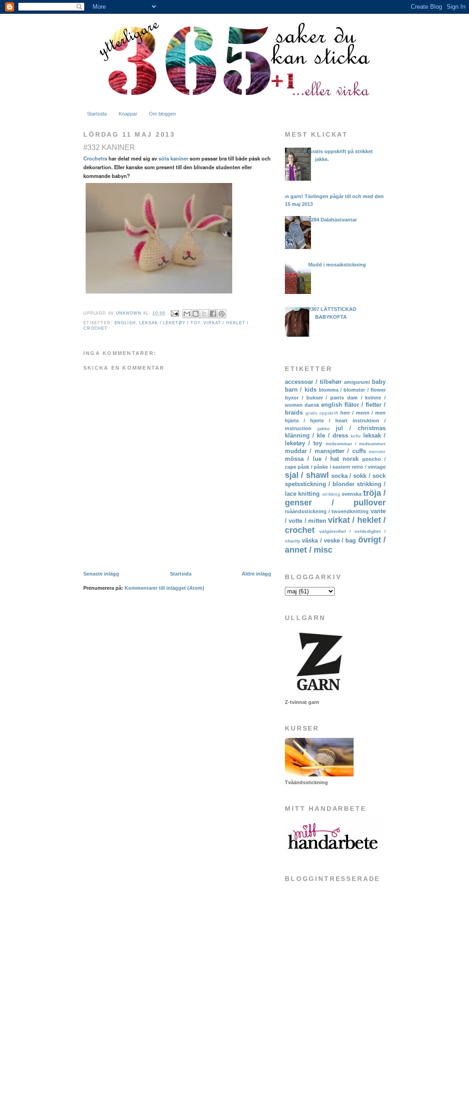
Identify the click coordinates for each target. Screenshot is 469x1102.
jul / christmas (361, 428)
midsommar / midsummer (356, 443)
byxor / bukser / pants (314, 397)
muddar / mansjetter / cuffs (325, 451)
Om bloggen (162, 113)
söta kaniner (173, 158)
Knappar (128, 113)
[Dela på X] (204, 313)
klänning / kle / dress (316, 435)
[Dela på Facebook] (213, 313)
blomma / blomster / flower (352, 390)
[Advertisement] (330, 1021)
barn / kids (300, 389)
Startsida (97, 113)
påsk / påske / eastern (324, 467)
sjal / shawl (307, 475)
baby (379, 381)
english (125, 323)
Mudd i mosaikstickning (337, 264)
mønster (377, 451)
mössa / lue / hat (312, 458)
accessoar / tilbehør (313, 381)
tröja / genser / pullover (335, 497)
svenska (351, 494)
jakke (323, 428)
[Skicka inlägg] (174, 313)
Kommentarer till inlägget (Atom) (164, 588)
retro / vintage (369, 467)
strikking (331, 494)
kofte (356, 436)
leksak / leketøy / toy (169, 323)
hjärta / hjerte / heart (316, 420)
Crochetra (95, 158)
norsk (351, 458)
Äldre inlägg (256, 573)
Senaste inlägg (101, 573)
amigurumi (357, 382)
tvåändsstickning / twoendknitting (327, 511)
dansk (312, 405)
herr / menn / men (363, 412)
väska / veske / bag (329, 540)
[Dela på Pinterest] (221, 313)
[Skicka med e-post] (186, 313)
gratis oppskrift (321, 413)
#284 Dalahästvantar (332, 219)
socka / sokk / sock (358, 475)
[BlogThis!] (195, 313)
